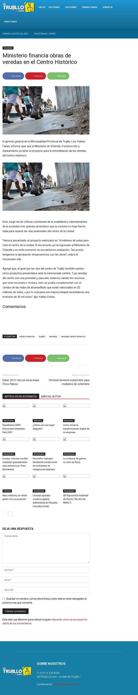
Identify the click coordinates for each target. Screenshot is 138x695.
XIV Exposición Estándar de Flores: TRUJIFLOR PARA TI (75, 499)
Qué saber (71, 7)
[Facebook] (132, 34)
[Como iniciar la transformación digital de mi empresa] (76, 413)
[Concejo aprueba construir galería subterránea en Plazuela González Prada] (46, 483)
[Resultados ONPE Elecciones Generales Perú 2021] (16, 413)
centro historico (27, 336)
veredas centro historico (73, 336)
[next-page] (10, 513)
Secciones (54, 7)
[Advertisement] (46, 322)
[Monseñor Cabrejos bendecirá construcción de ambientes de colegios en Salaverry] (46, 446)
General (7, 491)
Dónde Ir (108, 7)
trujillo (42, 336)
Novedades (8, 48)
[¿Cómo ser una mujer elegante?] (46, 413)
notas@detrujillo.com (65, 684)
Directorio (10, 21)
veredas (53, 336)
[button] (131, 7)
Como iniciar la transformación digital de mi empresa (76, 429)
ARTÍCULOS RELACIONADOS (21, 396)
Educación (68, 420)
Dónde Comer (89, 7)
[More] (74, 76)
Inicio (42, 7)
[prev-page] (5, 513)
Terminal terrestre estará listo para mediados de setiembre (69, 382)
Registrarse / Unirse (45, 33)
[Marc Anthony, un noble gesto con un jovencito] (16, 483)
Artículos (38, 420)
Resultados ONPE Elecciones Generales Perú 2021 (14, 429)
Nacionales (9, 420)
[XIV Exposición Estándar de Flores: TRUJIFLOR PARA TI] (76, 483)
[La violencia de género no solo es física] (76, 446)
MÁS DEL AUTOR (51, 396)
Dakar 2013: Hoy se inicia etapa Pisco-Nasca (21, 382)
